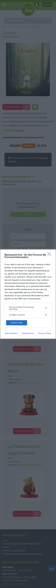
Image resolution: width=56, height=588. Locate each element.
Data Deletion (11, 333)
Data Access (28, 333)
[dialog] (28, 294)
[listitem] (28, 308)
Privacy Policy (44, 333)
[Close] (50, 255)
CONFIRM (17, 323)
